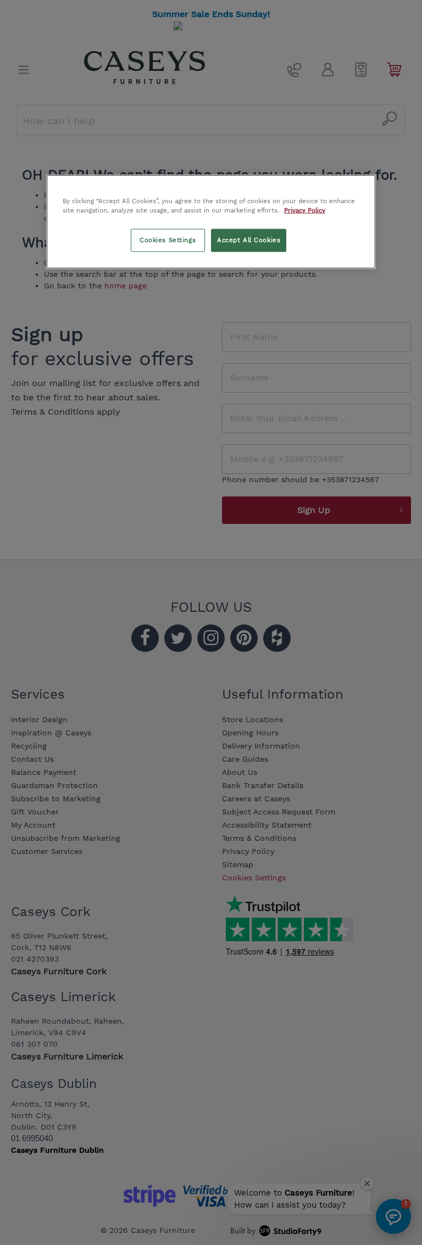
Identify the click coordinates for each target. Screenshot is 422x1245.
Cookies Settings (168, 240)
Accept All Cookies (248, 240)
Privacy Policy (304, 210)
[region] (211, 222)
